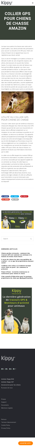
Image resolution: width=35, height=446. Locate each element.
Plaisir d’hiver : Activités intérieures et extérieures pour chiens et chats (15, 272)
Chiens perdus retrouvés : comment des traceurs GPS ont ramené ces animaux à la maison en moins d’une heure (16, 254)
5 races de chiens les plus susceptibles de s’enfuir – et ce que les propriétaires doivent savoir (17, 261)
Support (4, 402)
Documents (5, 405)
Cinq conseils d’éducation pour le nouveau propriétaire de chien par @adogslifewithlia (17, 277)
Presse (3, 399)
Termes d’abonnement (8, 422)
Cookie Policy (5, 425)
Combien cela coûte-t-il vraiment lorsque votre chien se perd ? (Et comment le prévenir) (16, 267)
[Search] (31, 238)
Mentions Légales (7, 408)
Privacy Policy (5, 428)
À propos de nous (7, 388)
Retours (3, 419)
